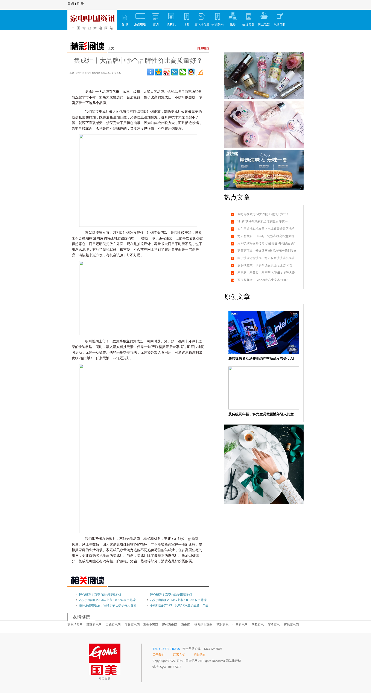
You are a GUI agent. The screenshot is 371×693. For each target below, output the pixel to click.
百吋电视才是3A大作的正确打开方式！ (263, 214)
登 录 (70, 3)
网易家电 (258, 624)
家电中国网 (150, 624)
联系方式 (179, 654)
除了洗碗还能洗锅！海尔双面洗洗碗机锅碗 (266, 258)
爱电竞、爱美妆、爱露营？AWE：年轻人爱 (266, 272)
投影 (233, 24)
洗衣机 (171, 24)
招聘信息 (200, 654)
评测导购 (279, 24)
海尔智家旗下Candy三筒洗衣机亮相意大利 (265, 236)
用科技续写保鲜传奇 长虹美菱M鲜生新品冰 (266, 243)
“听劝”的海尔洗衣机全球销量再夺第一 (262, 221)
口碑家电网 (113, 624)
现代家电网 (169, 624)
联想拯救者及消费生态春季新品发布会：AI (261, 358)
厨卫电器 (264, 24)
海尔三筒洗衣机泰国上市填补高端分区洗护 (266, 228)
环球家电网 (94, 624)
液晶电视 (140, 24)
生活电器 (248, 24)
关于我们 (158, 654)
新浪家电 (274, 624)
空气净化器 (202, 24)
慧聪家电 (222, 624)
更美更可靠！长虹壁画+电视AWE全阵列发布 (267, 250)
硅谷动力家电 (203, 624)
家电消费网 (74, 624)
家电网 (185, 624)
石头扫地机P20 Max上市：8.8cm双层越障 (107, 600)
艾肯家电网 (132, 624)
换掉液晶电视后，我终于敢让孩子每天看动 (107, 605)
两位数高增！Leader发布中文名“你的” (262, 280)
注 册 (80, 3)
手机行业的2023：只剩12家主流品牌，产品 (179, 605)
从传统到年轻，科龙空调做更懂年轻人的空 (261, 414)
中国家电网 (240, 624)
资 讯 (124, 24)
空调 (156, 24)
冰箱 (187, 24)
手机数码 (217, 24)
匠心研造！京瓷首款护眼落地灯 (100, 594)
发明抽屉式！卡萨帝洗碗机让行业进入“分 (265, 265)
